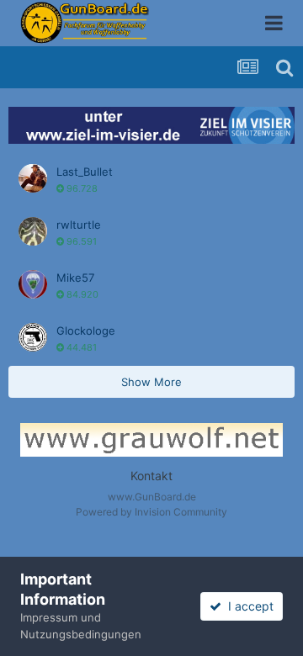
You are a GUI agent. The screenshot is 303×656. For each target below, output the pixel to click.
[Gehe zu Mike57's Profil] (33, 284)
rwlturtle (78, 224)
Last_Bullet (84, 171)
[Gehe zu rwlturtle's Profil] (33, 231)
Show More (151, 382)
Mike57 (75, 277)
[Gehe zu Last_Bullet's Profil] (33, 178)
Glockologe (85, 330)
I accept (247, 606)
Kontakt (151, 475)
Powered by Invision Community (151, 511)
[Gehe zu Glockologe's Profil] (33, 337)
